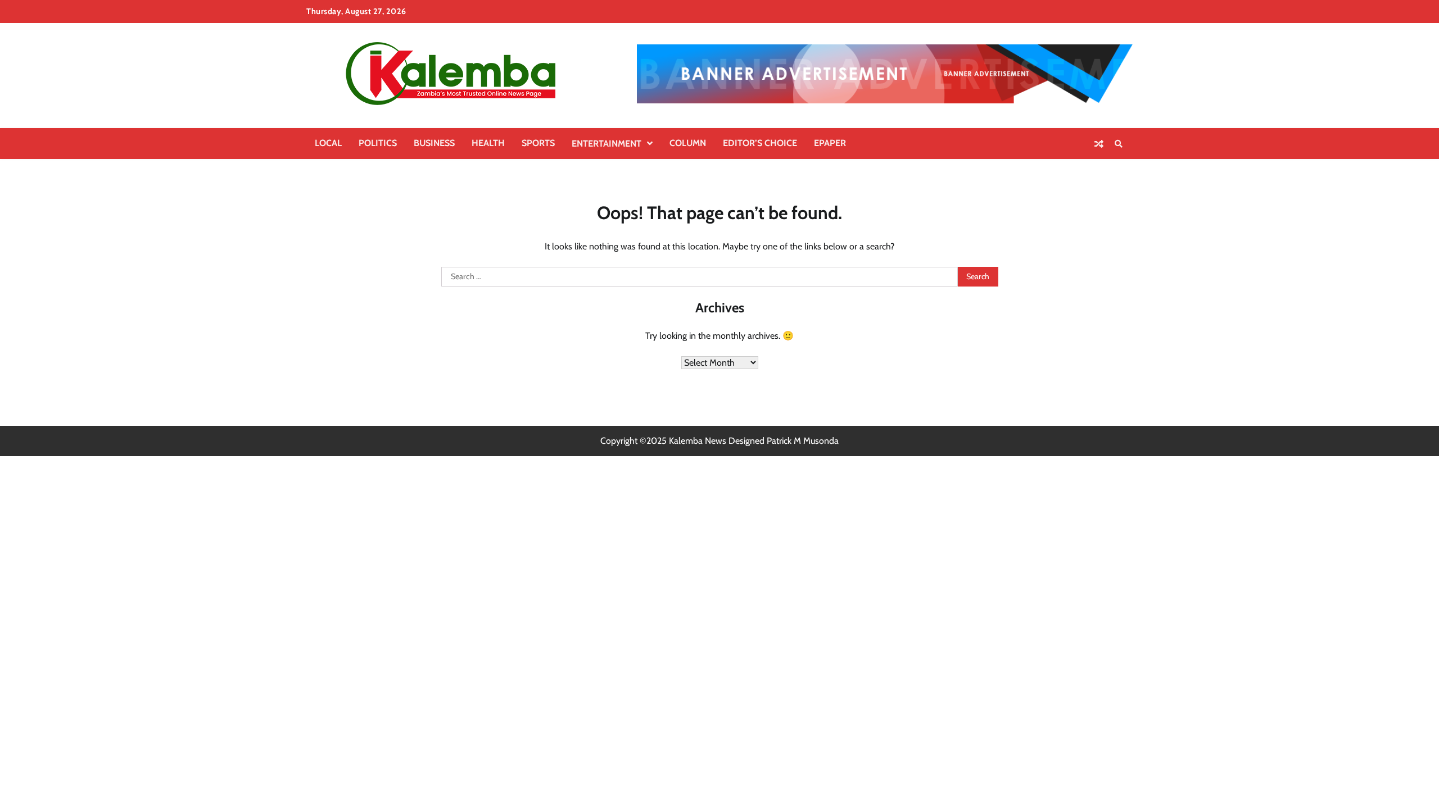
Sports (538, 143)
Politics (378, 143)
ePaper (830, 143)
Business (434, 143)
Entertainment (606, 143)
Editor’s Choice (760, 143)
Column (687, 143)
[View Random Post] (1098, 143)
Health (488, 143)
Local (328, 143)
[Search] (1118, 143)
